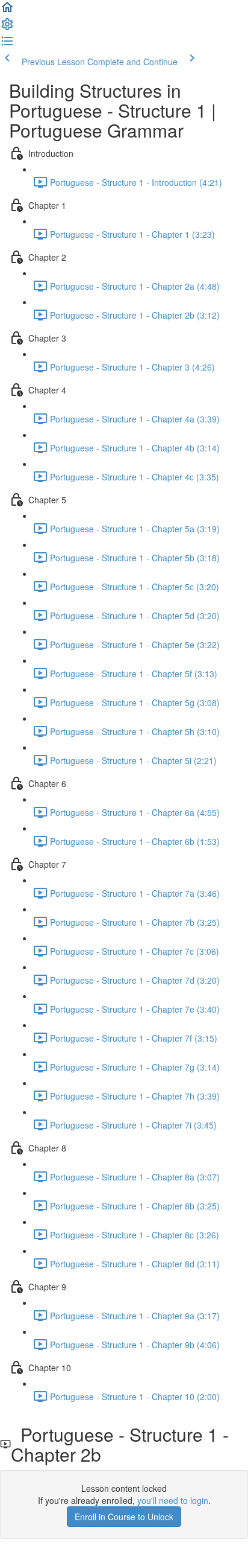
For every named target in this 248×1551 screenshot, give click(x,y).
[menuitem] (7, 28)
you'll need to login (172, 1500)
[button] (7, 11)
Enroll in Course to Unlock (124, 1517)
